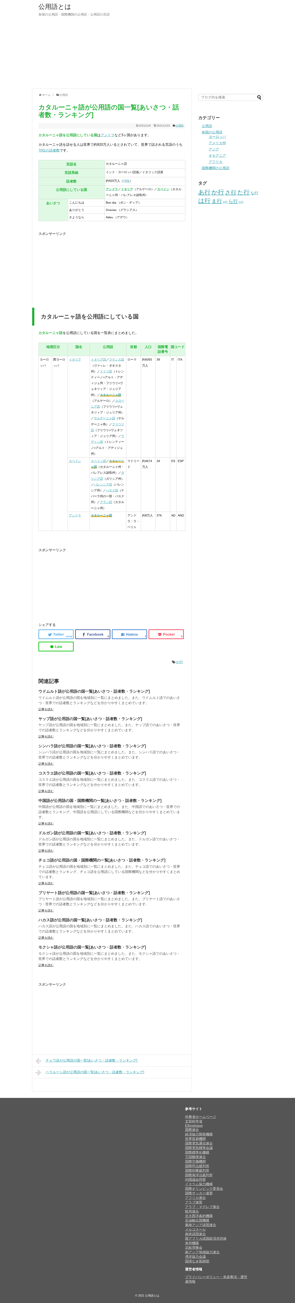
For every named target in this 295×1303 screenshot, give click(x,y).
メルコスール (195, 1229)
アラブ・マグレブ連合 (202, 1207)
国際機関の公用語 (215, 168)
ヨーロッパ (217, 137)
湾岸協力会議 (195, 1257)
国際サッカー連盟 (199, 1193)
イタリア (75, 359)
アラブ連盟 (193, 1202)
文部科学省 (193, 1121)
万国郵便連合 (195, 1157)
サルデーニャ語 (104, 418)
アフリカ (215, 162)
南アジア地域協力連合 (202, 1252)
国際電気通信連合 (199, 1143)
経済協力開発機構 (199, 1134)
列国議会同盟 (195, 1179)
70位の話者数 (49, 150)
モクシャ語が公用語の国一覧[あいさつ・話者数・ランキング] (92, 947)
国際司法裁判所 (197, 1166)
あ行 (204, 192)
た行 (243, 192)
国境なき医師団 (197, 1261)
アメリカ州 (217, 143)
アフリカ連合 (195, 1198)
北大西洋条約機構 (199, 1216)
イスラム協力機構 (199, 1184)
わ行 (241, 202)
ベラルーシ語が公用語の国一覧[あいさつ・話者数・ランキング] (95, 1072)
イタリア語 (98, 359)
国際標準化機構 (197, 1152)
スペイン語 (98, 461)
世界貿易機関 (195, 1139)
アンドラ (107, 135)
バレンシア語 (103, 484)
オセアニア (217, 155)
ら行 (233, 201)
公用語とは (54, 6)
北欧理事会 (193, 1247)
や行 (225, 202)
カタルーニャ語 (110, 395)
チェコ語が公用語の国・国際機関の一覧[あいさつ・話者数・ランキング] (101, 860)
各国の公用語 (212, 132)
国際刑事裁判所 (197, 1170)
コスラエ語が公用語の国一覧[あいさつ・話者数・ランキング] (92, 773)
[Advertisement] (147, 55)
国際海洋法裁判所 (199, 1175)
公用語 (180, 125)
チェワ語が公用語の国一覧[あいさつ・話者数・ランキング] (91, 1060)
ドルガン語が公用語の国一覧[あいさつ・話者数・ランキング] (92, 833)
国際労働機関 (195, 1161)
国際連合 (192, 1130)
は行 (204, 200)
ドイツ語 (106, 371)
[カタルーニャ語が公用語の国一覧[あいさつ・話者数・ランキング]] (129, 634)
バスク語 (112, 490)
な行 (254, 193)
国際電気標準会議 (199, 1148)
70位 (126, 180)
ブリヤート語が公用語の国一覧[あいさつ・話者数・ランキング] (94, 893)
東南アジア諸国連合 (200, 1225)
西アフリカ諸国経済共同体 (206, 1238)
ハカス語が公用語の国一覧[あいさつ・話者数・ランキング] (90, 920)
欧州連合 (192, 1211)
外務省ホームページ (200, 1117)
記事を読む (46, 709)
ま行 (216, 201)
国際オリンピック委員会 (204, 1189)
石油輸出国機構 (197, 1220)
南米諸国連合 (195, 1234)
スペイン (75, 461)
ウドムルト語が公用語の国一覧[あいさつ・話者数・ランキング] (94, 691)
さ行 (230, 192)
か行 (179, 662)
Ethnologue (194, 1125)
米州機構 (192, 1243)
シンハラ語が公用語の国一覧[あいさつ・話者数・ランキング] (92, 746)
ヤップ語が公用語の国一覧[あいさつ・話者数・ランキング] (90, 719)
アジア (214, 149)
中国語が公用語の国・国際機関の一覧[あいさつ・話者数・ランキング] (100, 800)
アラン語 (106, 502)
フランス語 (116, 359)
